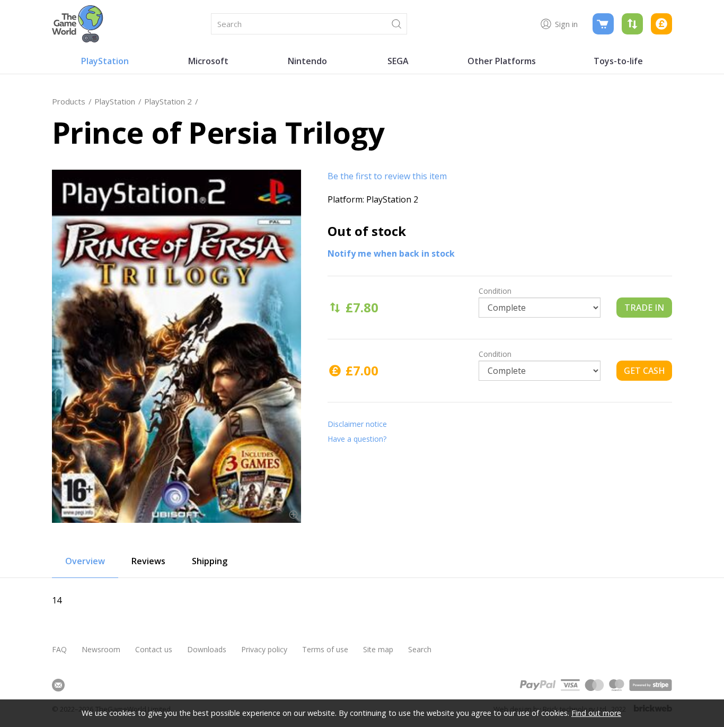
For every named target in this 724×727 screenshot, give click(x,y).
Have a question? (357, 439)
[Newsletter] (58, 685)
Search (419, 649)
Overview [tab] (85, 561)
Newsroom (101, 649)
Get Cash (644, 370)
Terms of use (325, 649)
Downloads (206, 649)
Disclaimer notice (357, 424)
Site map (378, 649)
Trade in (644, 307)
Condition (495, 291)
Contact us (153, 649)
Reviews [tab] (148, 561)
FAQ (59, 649)
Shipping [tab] (209, 561)
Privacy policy (264, 649)
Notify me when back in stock (391, 253)
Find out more (596, 713)
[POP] (176, 346)
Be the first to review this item (387, 176)
